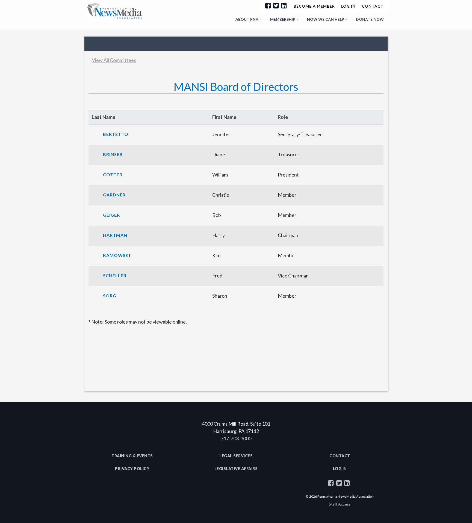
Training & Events (132, 455)
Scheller (114, 275)
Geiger (111, 214)
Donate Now (370, 19)
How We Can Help (326, 19)
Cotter (112, 174)
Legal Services (236, 455)
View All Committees (114, 60)
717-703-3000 (236, 438)
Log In (348, 6)
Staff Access (340, 504)
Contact (373, 6)
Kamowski (116, 255)
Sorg (109, 295)
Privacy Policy (132, 468)
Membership (283, 19)
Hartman (115, 235)
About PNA (247, 19)
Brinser (113, 154)
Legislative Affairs (236, 468)
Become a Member (314, 6)
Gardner (114, 194)
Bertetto (115, 134)
